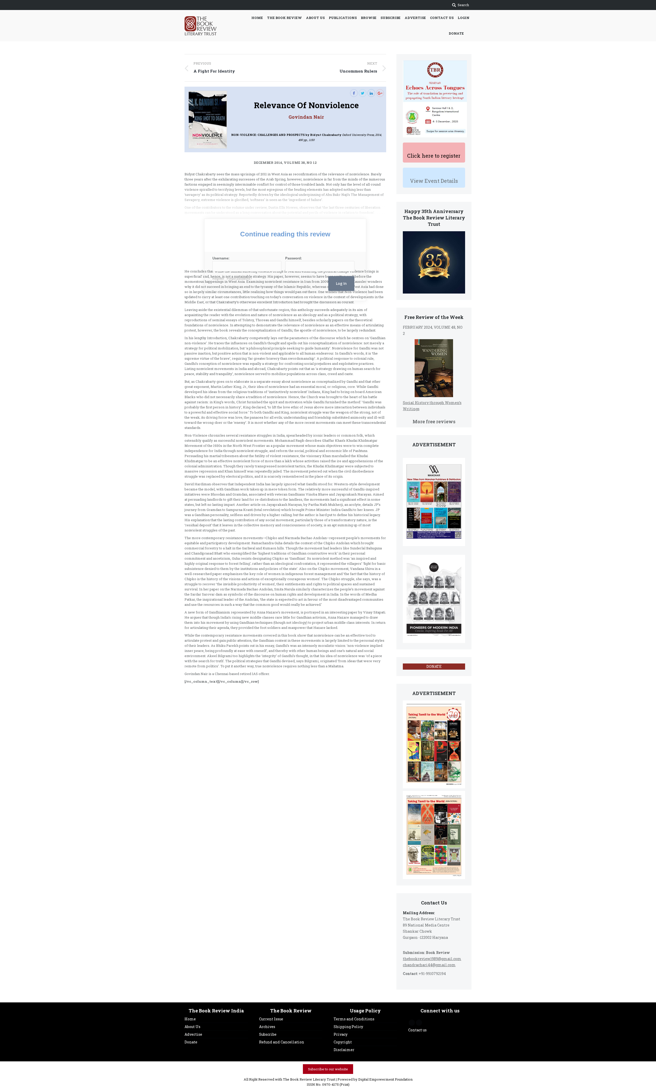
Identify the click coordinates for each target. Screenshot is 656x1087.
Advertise (193, 1034)
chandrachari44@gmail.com (429, 964)
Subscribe (267, 1034)
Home (190, 1018)
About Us (192, 1026)
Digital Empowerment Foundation (385, 1079)
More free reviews (434, 421)
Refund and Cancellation (281, 1042)
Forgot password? (239, 278)
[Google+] (380, 93)
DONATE (434, 666)
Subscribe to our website (328, 1069)
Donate (190, 1042)
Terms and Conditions (354, 1018)
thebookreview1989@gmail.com (432, 958)
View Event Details (434, 180)
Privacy (340, 1034)
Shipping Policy (348, 1026)
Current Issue (271, 1018)
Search (463, 5)
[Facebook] (354, 93)
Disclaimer (344, 1049)
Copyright (343, 1042)
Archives (267, 1026)
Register (218, 278)
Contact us (417, 1030)
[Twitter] (362, 93)
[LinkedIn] (371, 93)
